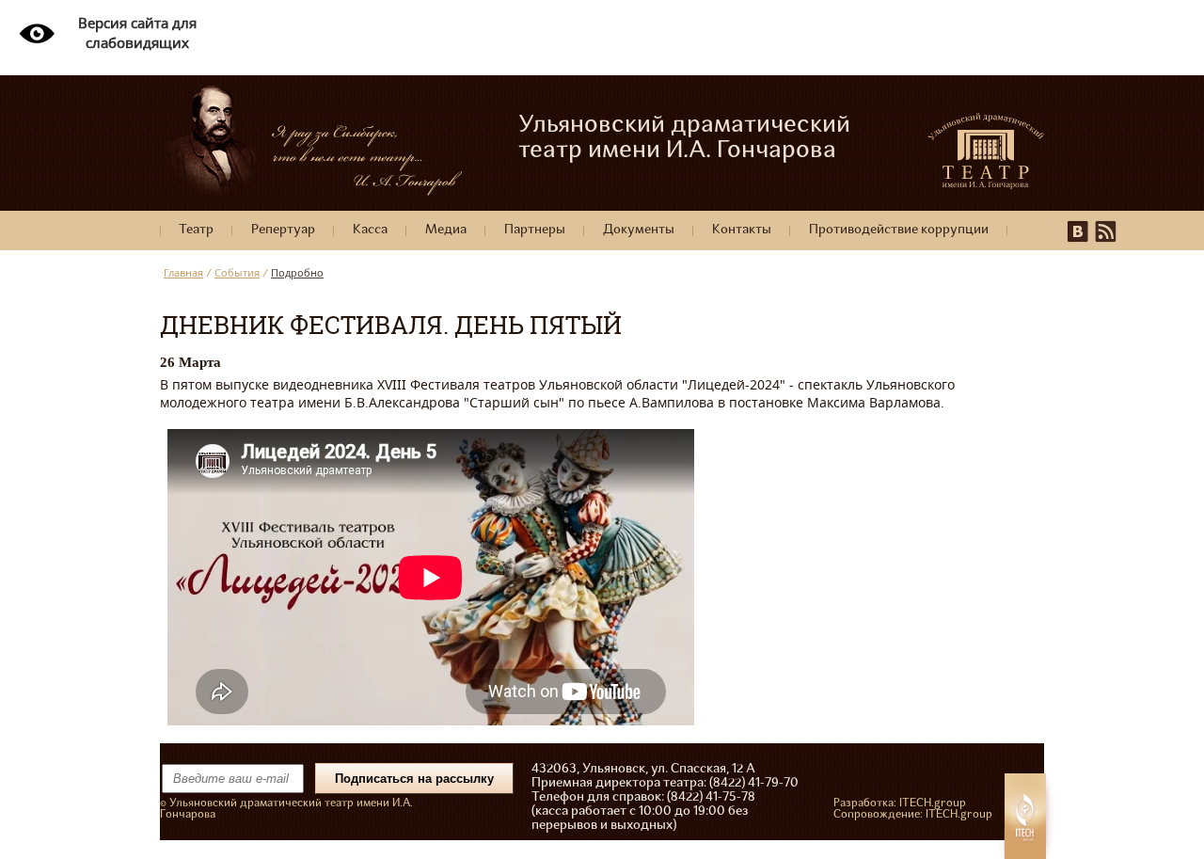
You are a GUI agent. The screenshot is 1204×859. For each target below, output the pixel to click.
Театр (196, 230)
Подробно (297, 272)
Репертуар (283, 230)
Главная (183, 272)
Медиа (446, 230)
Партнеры (534, 230)
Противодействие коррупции (899, 230)
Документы (638, 230)
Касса (370, 230)
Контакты (741, 230)
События (237, 272)
